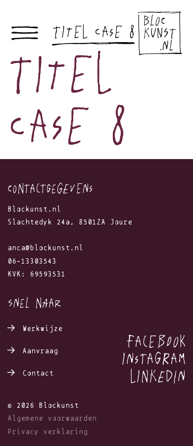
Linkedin (158, 376)
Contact (37, 373)
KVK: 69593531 (36, 274)
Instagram (153, 358)
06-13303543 (31, 261)
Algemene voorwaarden (51, 418)
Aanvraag (40, 351)
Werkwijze (42, 329)
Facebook (156, 341)
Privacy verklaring (47, 432)
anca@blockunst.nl (45, 248)
